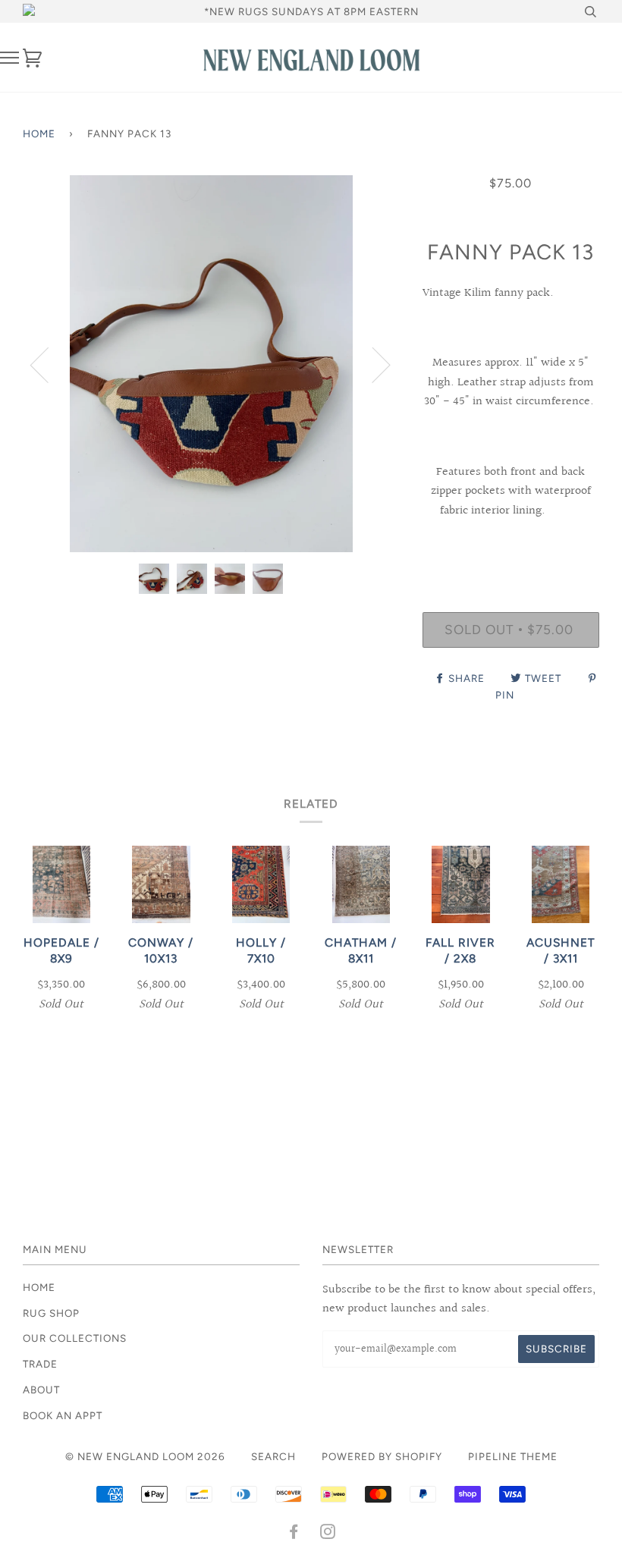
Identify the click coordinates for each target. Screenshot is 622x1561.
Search (273, 1456)
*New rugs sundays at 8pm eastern (311, 11)
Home (39, 133)
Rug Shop (51, 1313)
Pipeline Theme (513, 1456)
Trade (40, 1364)
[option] (211, 363)
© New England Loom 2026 (145, 1456)
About (41, 1390)
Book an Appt (62, 1415)
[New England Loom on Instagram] (328, 1534)
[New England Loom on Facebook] (294, 1534)
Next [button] (372, 364)
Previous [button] (48, 364)
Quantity (511, 549)
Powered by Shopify (382, 1456)
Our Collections (75, 1338)
